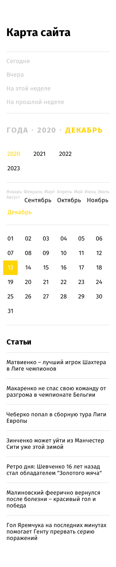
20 (28, 282)
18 (99, 267)
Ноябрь (97, 200)
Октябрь (69, 200)
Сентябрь (37, 200)
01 (10, 238)
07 (10, 253)
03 (46, 238)
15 (46, 267)
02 (28, 238)
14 (28, 267)
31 (11, 311)
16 (63, 267)
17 (81, 267)
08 (28, 253)
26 (28, 296)
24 (99, 282)
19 (10, 282)
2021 (40, 154)
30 (99, 296)
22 (64, 282)
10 (64, 253)
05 (81, 238)
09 (46, 253)
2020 (47, 130)
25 (10, 296)
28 (64, 296)
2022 (65, 154)
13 (11, 267)
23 (81, 282)
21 (46, 282)
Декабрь (84, 130)
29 (81, 296)
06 (99, 238)
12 (99, 253)
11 (81, 253)
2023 (13, 168)
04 (63, 238)
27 (46, 296)
